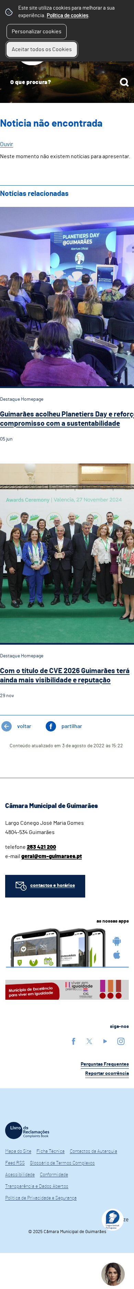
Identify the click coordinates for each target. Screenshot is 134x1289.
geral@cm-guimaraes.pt (51, 856)
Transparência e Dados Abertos (36, 1186)
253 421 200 (41, 847)
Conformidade (54, 1174)
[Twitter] (89, 1041)
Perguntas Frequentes (105, 1064)
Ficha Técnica (50, 1151)
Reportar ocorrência (107, 1073)
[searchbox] (67, 82)
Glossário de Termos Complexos (62, 1163)
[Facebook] (73, 1041)
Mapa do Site (18, 1151)
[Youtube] (105, 1041)
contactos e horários (52, 885)
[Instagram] (121, 1041)
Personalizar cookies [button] (37, 31)
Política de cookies (67, 15)
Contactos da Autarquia (93, 1151)
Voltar (24, 726)
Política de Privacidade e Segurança (41, 1198)
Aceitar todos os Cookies (42, 49)
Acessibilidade (20, 1174)
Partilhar (72, 726)
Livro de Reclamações (27, 1130)
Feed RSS (15, 1163)
